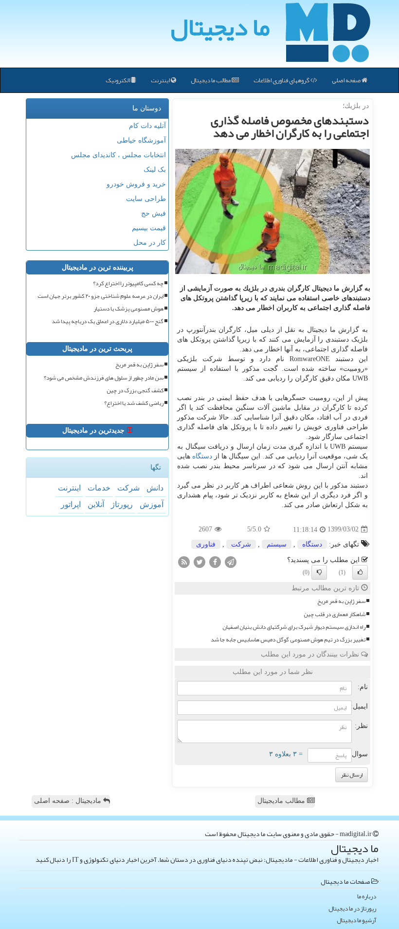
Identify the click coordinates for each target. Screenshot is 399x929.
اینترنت (161, 80)
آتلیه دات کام (147, 125)
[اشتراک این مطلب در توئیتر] (199, 561)
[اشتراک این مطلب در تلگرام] (230, 561)
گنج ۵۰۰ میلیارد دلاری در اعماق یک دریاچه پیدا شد (107, 321)
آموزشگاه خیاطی (141, 140)
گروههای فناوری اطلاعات (282, 80)
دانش (154, 488)
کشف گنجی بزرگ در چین (135, 390)
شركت (241, 544)
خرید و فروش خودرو (136, 184)
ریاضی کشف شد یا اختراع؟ (133, 403)
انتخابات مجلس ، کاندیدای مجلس (118, 155)
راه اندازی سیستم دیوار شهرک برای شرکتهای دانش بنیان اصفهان (293, 627)
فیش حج (153, 213)
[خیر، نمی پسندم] (319, 572)
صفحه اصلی (347, 80)
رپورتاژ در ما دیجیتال (352, 908)
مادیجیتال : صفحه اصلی (68, 800)
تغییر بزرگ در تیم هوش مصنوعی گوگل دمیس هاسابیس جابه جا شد (288, 639)
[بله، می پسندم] (360, 572)
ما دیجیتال (220, 26)
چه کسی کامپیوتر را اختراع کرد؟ (128, 283)
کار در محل (149, 242)
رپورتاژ (122, 504)
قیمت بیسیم (149, 228)
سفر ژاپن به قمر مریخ (341, 601)
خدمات (99, 488)
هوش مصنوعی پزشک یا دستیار (128, 308)
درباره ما (366, 896)
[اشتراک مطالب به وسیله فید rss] (184, 561)
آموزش (151, 504)
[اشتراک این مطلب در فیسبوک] (215, 561)
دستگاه (202, 456)
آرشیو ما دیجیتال (356, 920)
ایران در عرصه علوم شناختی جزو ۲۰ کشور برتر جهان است (100, 296)
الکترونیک (118, 80)
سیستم (277, 544)
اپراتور (71, 504)
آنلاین (96, 504)
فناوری (206, 544)
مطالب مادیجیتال (282, 800)
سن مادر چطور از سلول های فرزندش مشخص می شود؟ (103, 377)
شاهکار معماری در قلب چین (334, 614)
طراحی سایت (146, 198)
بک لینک (155, 169)
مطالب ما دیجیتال (211, 80)
